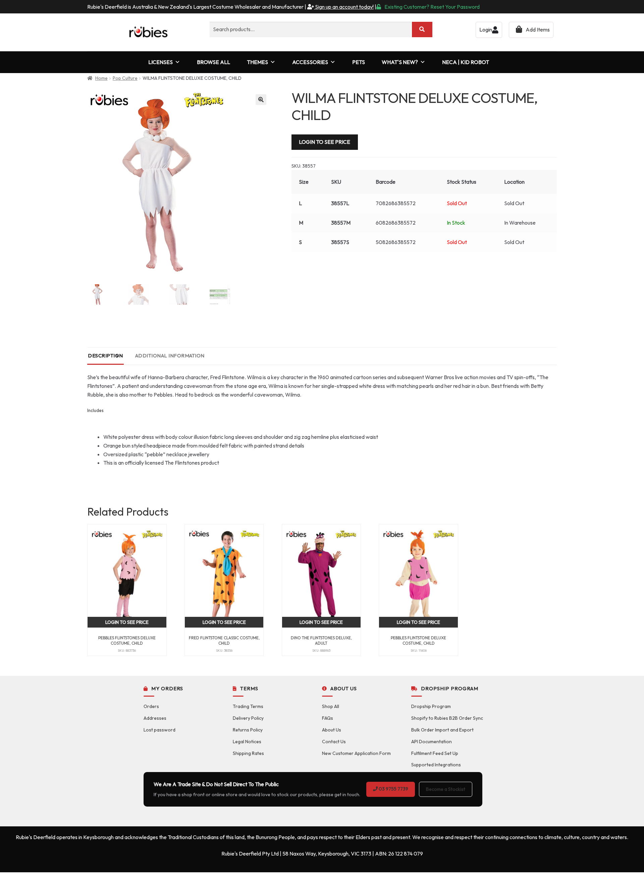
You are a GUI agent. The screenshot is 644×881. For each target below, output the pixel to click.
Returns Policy (248, 730)
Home (101, 78)
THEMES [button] (257, 62)
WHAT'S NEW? (400, 62)
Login (485, 29)
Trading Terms (248, 706)
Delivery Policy (248, 718)
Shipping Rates (248, 753)
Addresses (155, 718)
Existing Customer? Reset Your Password (432, 6)
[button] (261, 99)
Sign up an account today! (344, 6)
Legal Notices (247, 742)
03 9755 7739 (393, 789)
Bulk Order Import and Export (442, 730)
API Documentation (431, 742)
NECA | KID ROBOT (465, 62)
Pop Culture (125, 78)
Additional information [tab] (170, 355)
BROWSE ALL (213, 62)
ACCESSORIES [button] (310, 62)
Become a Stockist (445, 789)
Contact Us (334, 742)
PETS (358, 62)
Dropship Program (431, 706)
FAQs (327, 718)
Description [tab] (105, 355)
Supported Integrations (436, 765)
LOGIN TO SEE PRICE (324, 141)
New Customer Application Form (356, 753)
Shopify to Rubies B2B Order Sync (447, 718)
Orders (151, 706)
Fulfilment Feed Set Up (434, 753)
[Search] (422, 29)
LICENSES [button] (160, 62)
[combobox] (310, 29)
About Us (331, 730)
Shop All (330, 706)
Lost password (159, 730)
